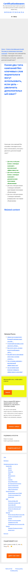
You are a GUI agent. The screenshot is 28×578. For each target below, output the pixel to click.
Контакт (6, 533)
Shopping (10, 472)
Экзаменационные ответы (11, 464)
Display (10, 470)
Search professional (13, 485)
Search (10, 468)
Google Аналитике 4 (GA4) (15, 493)
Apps (9, 477)
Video (9, 474)
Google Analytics (10, 491)
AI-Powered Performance (14, 483)
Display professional (13, 487)
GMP (7, 499)
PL (17, 12)
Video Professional (13, 489)
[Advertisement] (14, 34)
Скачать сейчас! (14, 426)
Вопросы (6, 460)
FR (7, 12)
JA (23, 12)
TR (21, 12)
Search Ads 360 (12, 505)
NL (19, 12)
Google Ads (9, 466)
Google (8, 526)
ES (8, 12)
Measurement (11, 476)
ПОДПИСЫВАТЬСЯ (14, 448)
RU (16, 12)
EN (5, 12)
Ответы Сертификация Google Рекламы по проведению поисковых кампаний (12, 51)
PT (14, 12)
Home (3, 49)
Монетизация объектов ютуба (16, 514)
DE (10, 12)
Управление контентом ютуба (16, 524)
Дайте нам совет (14, 555)
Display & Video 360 (13, 501)
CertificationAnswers (14, 3)
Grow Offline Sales (12, 481)
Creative (10, 479)
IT (12, 12)
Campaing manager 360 (14, 503)
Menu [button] (15, 16)
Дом (5, 457)
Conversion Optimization (14, 507)
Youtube (8, 512)
